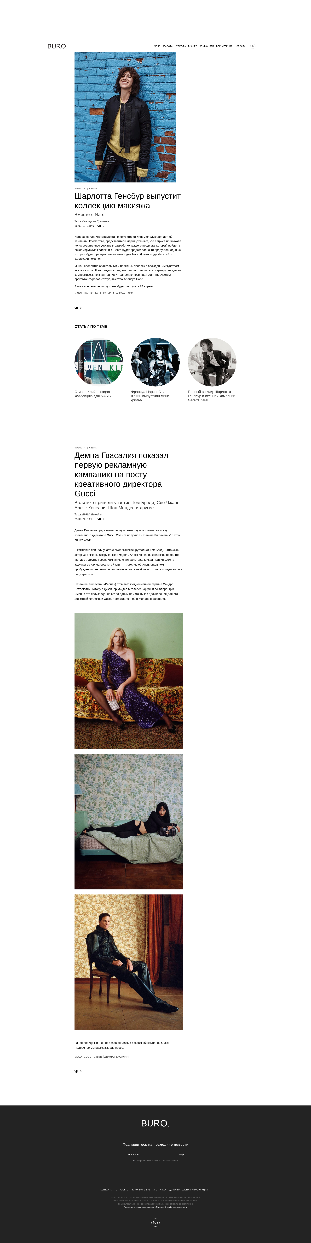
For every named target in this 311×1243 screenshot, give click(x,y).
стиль (98, 1056)
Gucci (88, 1056)
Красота (168, 46)
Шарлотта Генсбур (97, 293)
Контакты (106, 1190)
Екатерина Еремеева (95, 221)
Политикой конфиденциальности (171, 1207)
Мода (157, 46)
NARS (78, 293)
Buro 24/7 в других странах (149, 1190)
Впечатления (224, 46)
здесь (119, 1047)
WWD (87, 540)
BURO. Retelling (92, 514)
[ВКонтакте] (99, 226)
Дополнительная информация (188, 1190)
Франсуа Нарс (123, 293)
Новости (240, 46)
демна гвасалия (116, 1056)
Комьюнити (207, 46)
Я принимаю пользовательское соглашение (157, 1160)
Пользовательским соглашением (139, 1207)
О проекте (122, 1190)
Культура (180, 46)
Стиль (93, 188)
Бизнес (192, 46)
